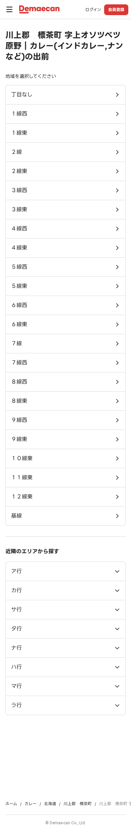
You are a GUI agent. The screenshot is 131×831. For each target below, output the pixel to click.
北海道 (50, 804)
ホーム (11, 804)
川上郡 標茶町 (77, 804)
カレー (31, 804)
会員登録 (116, 9)
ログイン (93, 9)
